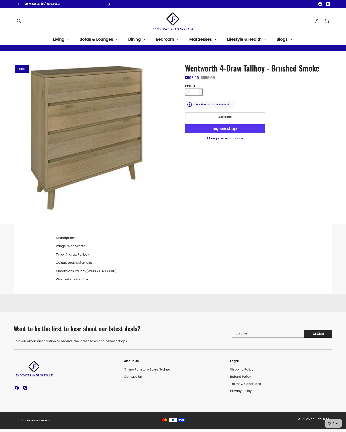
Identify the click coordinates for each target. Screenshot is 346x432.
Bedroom (165, 39)
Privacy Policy (241, 391)
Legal (234, 361)
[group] (64, 4)
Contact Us (133, 376)
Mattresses (200, 39)
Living (58, 39)
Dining (134, 39)
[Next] (109, 4)
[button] (225, 117)
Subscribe (318, 333)
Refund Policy (240, 376)
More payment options (225, 138)
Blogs (282, 39)
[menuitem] (61, 39)
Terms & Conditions (245, 384)
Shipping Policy (241, 369)
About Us (131, 361)
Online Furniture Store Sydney (147, 369)
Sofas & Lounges (96, 39)
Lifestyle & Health (244, 39)
